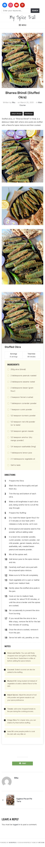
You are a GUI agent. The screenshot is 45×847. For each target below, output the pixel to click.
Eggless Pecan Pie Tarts (24, 800)
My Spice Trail (22, 17)
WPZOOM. (41, 842)
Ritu (13, 102)
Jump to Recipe (16, 113)
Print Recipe (29, 113)
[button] (22, 25)
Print (24, 763)
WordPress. (13, 842)
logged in (16, 824)
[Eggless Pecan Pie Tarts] (10, 800)
